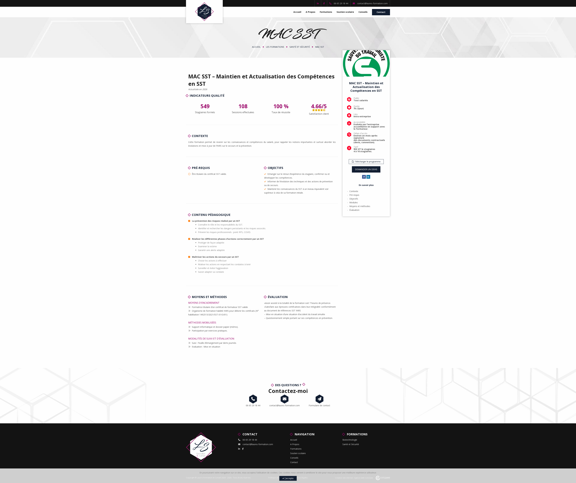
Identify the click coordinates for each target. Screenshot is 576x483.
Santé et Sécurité (300, 46)
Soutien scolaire (345, 11)
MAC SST (319, 46)
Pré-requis (354, 195)
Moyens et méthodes (359, 206)
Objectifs (353, 198)
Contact (381, 12)
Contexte (353, 191)
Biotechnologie (349, 439)
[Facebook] (324, 3)
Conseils (363, 11)
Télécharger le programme (367, 161)
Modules (353, 202)
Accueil (297, 11)
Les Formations (275, 46)
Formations (326, 11)
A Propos (310, 11)
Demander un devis (366, 169)
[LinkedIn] (318, 3)
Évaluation (354, 210)
